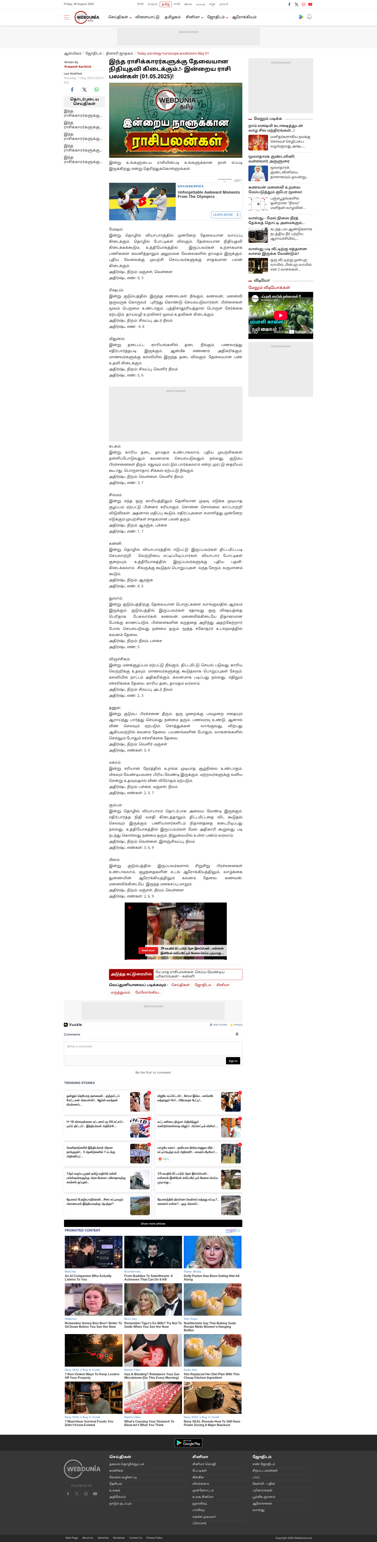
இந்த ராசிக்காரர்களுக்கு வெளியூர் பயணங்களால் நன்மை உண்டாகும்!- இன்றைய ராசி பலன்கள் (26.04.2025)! (83, 148)
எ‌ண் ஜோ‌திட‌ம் (264, 1464)
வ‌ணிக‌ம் (116, 1471)
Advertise (103, 1538)
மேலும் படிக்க (268, 119)
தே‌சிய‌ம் (115, 1484)
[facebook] (290, 4)
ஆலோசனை (262, 1504)
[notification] (309, 17)
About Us (87, 1538)
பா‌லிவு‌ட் (199, 1510)
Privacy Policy (154, 1538)
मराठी (177, 4)
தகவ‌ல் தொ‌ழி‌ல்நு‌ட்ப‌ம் (126, 1464)
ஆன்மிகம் (72, 54)
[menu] (68, 17)
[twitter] (296, 4)
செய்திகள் (118, 17)
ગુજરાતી (223, 4)
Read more (148, 950)
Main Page (72, 1538)
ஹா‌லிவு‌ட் (200, 1504)
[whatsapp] (96, 89)
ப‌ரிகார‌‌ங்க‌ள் (263, 1491)
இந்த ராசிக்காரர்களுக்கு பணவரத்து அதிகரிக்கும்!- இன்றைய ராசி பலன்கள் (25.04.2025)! (83, 159)
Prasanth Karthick (77, 67)
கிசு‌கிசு (198, 1477)
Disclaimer (119, 1538)
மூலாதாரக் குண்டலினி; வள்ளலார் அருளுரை (271, 159)
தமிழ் (166, 4)
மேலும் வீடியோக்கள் (269, 288)
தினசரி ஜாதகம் (119, 54)
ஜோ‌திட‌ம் (216, 17)
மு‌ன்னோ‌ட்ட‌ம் (203, 1491)
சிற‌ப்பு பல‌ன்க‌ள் (265, 1471)
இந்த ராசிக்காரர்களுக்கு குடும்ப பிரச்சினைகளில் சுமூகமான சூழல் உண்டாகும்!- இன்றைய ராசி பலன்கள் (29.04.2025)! (83, 124)
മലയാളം (200, 4)
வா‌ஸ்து (258, 1510)
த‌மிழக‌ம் (172, 17)
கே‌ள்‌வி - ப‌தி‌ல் (264, 1484)
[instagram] (303, 4)
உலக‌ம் (114, 1491)
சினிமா (193, 17)
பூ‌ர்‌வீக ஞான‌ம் (264, 1497)
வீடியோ (262, 280)
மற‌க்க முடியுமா (204, 1517)
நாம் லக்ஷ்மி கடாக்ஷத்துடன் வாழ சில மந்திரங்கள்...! (275, 128)
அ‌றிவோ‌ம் (117, 1497)
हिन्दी (140, 4)
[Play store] (301, 17)
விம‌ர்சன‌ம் (200, 1484)
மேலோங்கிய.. (148, 993)
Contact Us (135, 1538)
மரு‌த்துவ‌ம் (120, 993)
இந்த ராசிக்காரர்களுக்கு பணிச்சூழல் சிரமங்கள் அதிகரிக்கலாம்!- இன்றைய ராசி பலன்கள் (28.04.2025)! (83, 136)
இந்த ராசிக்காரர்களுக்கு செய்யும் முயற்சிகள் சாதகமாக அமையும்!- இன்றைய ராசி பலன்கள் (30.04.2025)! (83, 113)
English (153, 4)
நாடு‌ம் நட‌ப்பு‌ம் (120, 1504)
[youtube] (310, 4)
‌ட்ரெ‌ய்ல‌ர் (199, 1523)
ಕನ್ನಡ (212, 4)
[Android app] (188, 1443)
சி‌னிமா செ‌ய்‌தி (204, 1464)
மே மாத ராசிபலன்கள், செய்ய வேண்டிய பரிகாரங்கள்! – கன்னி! (190, 974)
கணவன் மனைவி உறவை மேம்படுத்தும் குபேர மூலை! (275, 190)
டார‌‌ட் (256, 1477)
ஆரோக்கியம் (244, 17)
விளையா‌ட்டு (147, 17)
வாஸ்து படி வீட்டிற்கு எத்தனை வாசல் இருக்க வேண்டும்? (277, 251)
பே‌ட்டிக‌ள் (199, 1471)
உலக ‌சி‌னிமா (203, 1497)
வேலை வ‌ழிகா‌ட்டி (123, 1477)
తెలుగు (188, 4)
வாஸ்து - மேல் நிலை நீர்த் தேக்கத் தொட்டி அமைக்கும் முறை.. (275, 221)
